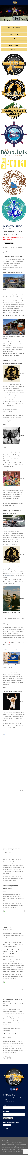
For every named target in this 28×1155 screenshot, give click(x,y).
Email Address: (7, 1111)
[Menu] (2, 2)
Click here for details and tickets (11, 650)
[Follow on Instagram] (14, 1089)
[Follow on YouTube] (10, 1057)
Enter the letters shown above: (11, 1122)
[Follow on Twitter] (7, 1057)
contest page (8, 394)
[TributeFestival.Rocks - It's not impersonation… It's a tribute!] (15, 2)
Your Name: (6, 1105)
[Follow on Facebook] (5, 1057)
